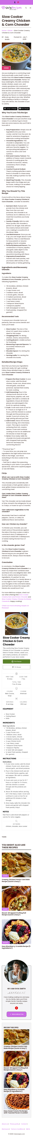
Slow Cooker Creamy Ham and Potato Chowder (15, 596)
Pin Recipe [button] (17, 667)
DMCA (28, 1129)
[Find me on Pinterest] (16, 1008)
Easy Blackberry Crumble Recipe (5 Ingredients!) (16, 947)
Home (4, 30)
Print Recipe (25, 108)
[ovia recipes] (12, 8)
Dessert (5, 942)
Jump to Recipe (11, 108)
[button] (26, 8)
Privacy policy (14, 1124)
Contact (24, 1124)
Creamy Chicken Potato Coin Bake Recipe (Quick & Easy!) (16, 880)
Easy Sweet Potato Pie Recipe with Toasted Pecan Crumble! (16, 1112)
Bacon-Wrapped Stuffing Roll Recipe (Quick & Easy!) (14, 914)
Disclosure (5, 1129)
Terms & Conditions (17, 1129)
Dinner (10, 30)
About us (5, 1124)
